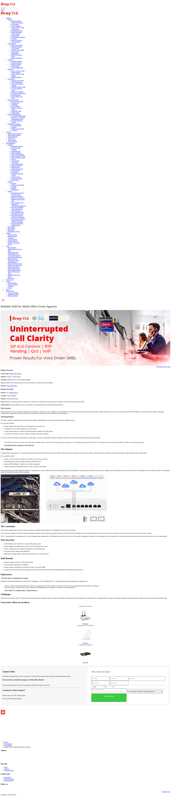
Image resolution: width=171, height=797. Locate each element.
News (6, 767)
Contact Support (16, 698)
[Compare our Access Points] (85, 635)
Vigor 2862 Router (11, 386)
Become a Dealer (9, 779)
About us (6, 769)
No (113, 687)
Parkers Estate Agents (15, 373)
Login (2, 10)
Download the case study (163, 366)
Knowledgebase (8, 780)
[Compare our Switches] (85, 654)
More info (85, 624)
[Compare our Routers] (85, 615)
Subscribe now (166, 791)
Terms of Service (9, 770)
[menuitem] (7, 18)
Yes (105, 687)
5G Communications (12, 392)
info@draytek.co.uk (6, 759)
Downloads (7, 777)
